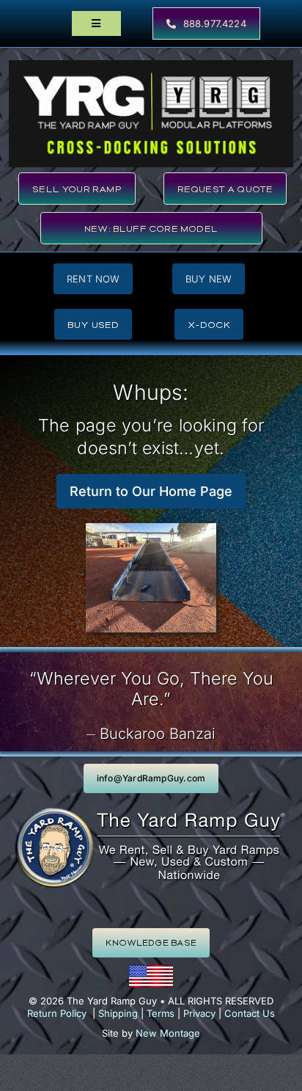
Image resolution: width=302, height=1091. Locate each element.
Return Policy (56, 1013)
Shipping (118, 1013)
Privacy (199, 1013)
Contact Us (249, 1013)
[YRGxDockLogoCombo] (151, 66)
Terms (160, 1013)
